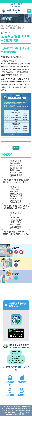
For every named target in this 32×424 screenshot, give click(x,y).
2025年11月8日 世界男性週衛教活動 (12, 28)
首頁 (2, 26)
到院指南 (16, 265)
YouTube (21, 252)
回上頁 (16, 148)
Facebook (11, 252)
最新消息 (16, 26)
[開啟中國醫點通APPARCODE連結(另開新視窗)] (16, 319)
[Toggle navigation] (29, 11)
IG (16, 252)
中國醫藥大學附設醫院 (16, 346)
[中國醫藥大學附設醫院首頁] (13, 11)
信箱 (16, 278)
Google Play (16, 330)
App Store (16, 335)
